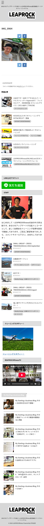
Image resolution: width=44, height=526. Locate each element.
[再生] (5, 384)
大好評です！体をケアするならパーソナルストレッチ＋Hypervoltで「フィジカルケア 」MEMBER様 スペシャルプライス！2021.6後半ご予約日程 (27, 102)
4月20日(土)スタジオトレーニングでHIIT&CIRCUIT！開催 (26, 116)
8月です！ (17, 273)
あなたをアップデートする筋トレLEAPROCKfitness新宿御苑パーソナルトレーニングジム (22, 519)
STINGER (33, 523)
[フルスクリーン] (39, 384)
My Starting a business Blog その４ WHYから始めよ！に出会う (27, 444)
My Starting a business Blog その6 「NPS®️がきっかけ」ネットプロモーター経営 (27, 474)
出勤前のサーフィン (20, 259)
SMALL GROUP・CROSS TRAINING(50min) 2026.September (26, 244)
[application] (22, 375)
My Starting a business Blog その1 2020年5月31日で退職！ (27, 401)
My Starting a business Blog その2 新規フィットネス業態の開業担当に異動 (27, 417)
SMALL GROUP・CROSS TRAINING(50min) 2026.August (25, 288)
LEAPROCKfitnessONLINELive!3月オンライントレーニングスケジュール (27, 159)
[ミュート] (35, 384)
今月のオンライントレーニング (24, 144)
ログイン (21, 86)
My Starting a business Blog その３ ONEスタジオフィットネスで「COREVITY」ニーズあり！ (27, 431)
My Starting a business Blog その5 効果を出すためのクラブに (27, 458)
